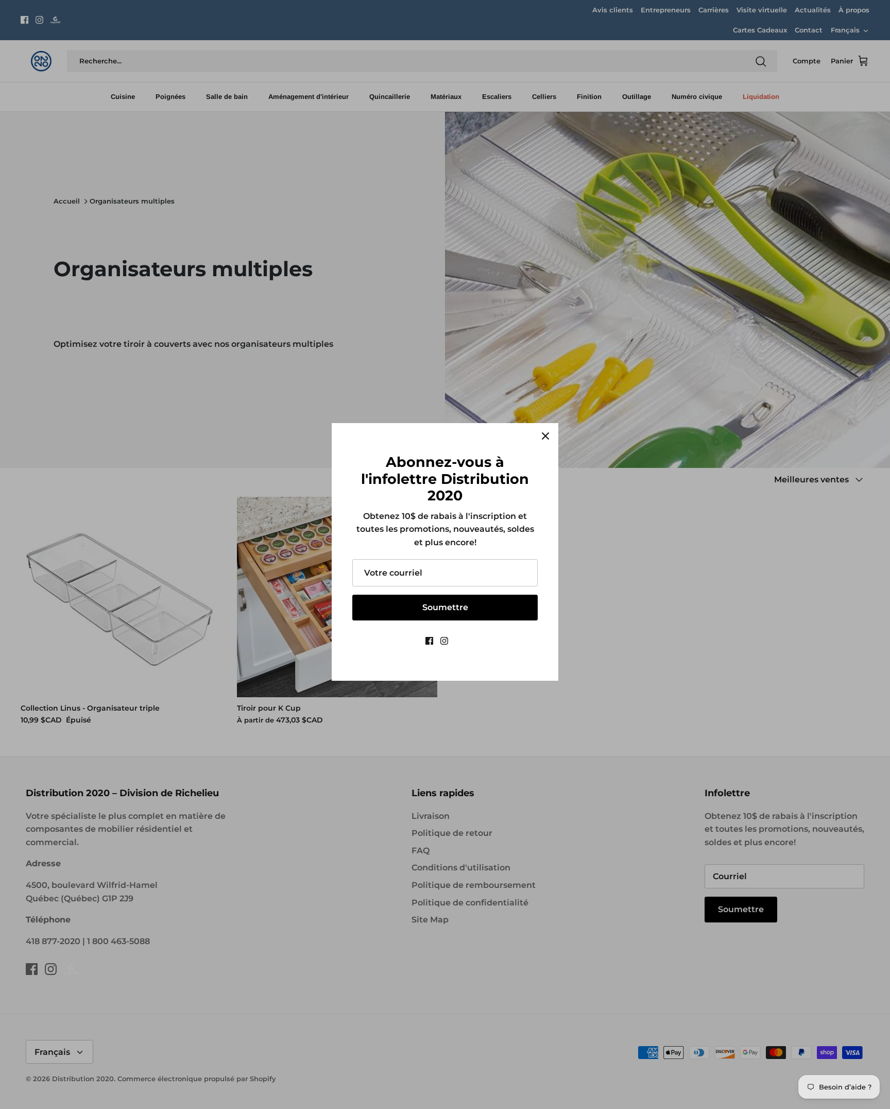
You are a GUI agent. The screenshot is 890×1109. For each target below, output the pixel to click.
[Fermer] (545, 436)
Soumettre (445, 607)
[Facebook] (429, 641)
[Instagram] (444, 641)
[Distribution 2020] (460, 641)
